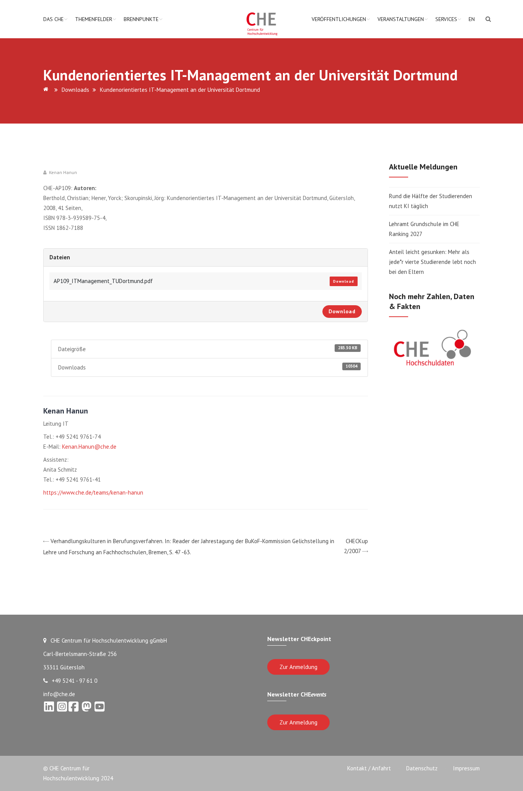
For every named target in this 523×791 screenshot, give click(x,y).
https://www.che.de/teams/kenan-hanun (93, 492)
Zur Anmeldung (298, 667)
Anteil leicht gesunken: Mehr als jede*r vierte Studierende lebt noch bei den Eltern (432, 261)
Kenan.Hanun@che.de (89, 446)
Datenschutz (422, 768)
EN (472, 19)
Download (343, 281)
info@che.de (59, 694)
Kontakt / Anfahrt (369, 768)
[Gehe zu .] (47, 89)
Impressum (466, 768)
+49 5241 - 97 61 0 (74, 680)
